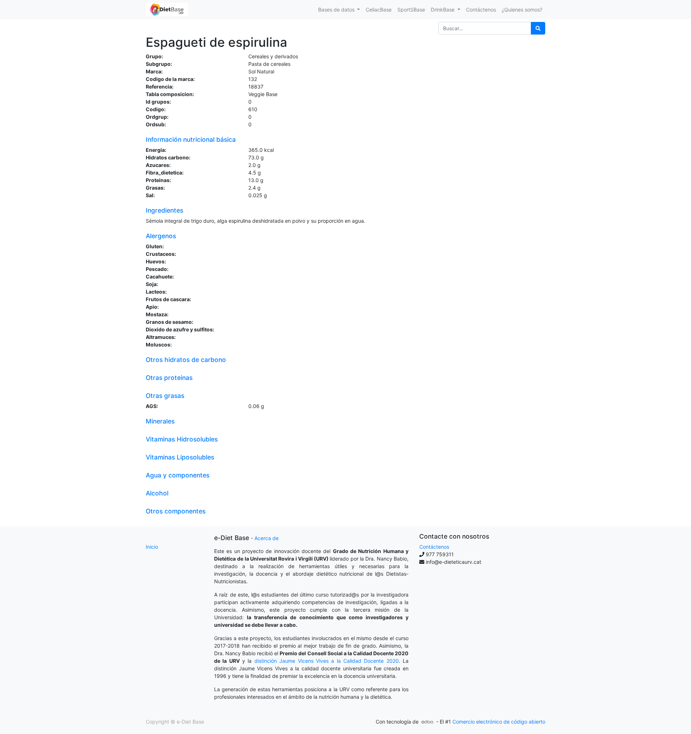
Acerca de (266, 538)
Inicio (152, 547)
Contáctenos (434, 547)
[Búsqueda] (538, 28)
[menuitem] (378, 9)
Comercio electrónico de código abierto (498, 722)
